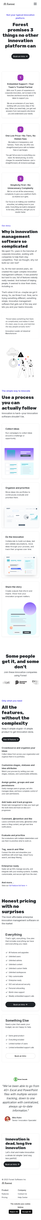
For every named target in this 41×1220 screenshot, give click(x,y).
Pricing (4, 1197)
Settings (20, 1207)
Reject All (14, 1212)
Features (5, 1194)
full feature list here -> (18, 885)
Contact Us (22, 1194)
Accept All (26, 1212)
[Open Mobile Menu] (35, 4)
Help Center (23, 1197)
